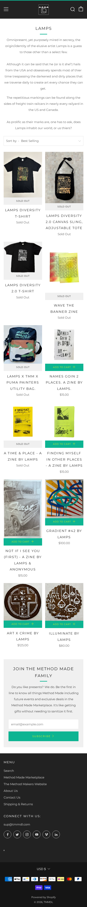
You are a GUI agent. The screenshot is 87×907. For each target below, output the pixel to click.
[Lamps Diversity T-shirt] (23, 174)
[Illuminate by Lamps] (64, 602)
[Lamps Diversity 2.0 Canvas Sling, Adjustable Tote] (64, 177)
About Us (11, 791)
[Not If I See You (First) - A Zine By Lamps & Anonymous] (23, 508)
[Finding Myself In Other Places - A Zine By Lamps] (64, 421)
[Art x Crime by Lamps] (23, 602)
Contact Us (12, 797)
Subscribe (41, 736)
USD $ (41, 869)
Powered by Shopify (43, 897)
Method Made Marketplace (24, 777)
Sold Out (23, 201)
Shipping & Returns (18, 804)
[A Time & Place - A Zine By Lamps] (23, 421)
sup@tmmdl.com (17, 824)
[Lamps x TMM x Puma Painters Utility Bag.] (23, 344)
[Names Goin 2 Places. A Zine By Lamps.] (64, 344)
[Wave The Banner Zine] (64, 267)
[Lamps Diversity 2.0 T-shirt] (23, 257)
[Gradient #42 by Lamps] (64, 498)
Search (9, 771)
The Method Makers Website (25, 784)
